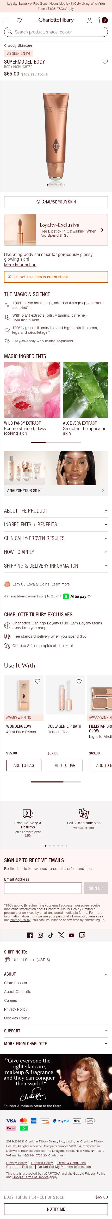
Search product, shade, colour (43, 32)
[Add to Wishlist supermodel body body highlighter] (105, 62)
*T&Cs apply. (13, 905)
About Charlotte (17, 991)
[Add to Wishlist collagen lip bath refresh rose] (79, 681)
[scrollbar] (56, 442)
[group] (32, 398)
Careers (10, 1000)
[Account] (89, 20)
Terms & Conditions (71, 1163)
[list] (56, 136)
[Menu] (6, 20)
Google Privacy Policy (89, 1173)
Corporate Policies (19, 1167)
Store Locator (15, 982)
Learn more (61, 584)
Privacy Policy (20, 920)
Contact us (55, 1155)
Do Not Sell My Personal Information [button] (64, 1167)
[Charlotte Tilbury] (56, 20)
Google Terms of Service (31, 1177)
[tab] (47, 185)
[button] (10, 32)
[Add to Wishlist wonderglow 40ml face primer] (37, 681)
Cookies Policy (16, 1018)
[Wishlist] (19, 20)
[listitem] (56, 136)
